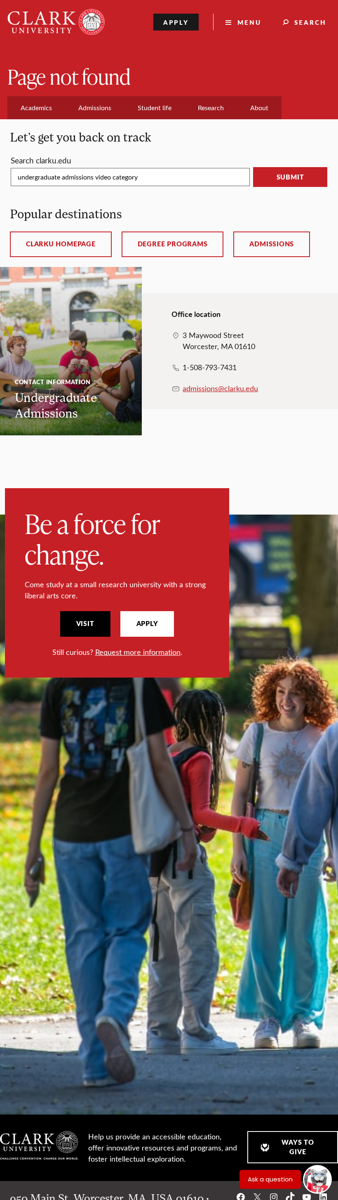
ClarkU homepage (61, 243)
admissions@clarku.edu (220, 388)
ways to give (298, 1147)
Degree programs (173, 243)
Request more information (138, 652)
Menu (249, 22)
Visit (85, 623)
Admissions (271, 243)
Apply (176, 22)
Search (310, 22)
